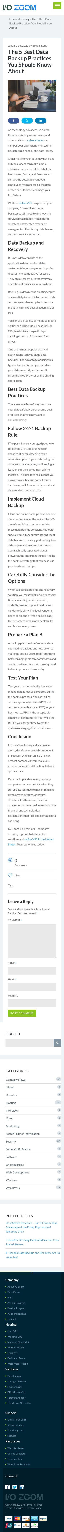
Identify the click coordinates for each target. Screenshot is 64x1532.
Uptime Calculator (16, 1453)
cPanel (33, 1087)
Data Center (13, 1292)
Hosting (24, 19)
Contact (11, 1319)
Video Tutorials (15, 1425)
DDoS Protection (16, 1392)
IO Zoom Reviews (16, 1313)
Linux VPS (12, 1331)
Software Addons (16, 1397)
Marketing (33, 1126)
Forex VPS (12, 1352)
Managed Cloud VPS (18, 1342)
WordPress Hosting (17, 1363)
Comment (15, 920)
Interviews (33, 1110)
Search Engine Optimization (33, 1133)
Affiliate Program (16, 1302)
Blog (9, 1297)
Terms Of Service (14, 1507)
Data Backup (14, 1376)
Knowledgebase (15, 1430)
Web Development (33, 1172)
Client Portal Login (16, 1419)
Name (12, 963)
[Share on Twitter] (27, 121)
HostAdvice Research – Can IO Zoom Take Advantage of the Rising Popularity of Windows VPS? (31, 1227)
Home (13, 19)
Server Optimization (33, 1149)
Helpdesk (12, 1435)
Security (33, 1141)
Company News (33, 1079)
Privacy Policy (34, 1507)
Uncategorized (33, 1164)
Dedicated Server (16, 1358)
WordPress (33, 1187)
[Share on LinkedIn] (40, 121)
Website (13, 995)
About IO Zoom (15, 1286)
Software (33, 1157)
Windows (33, 1180)
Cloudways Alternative (19, 1403)
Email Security (14, 1386)
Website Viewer (15, 1448)
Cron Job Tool (14, 1459)
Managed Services (16, 1381)
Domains (33, 1095)
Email (12, 979)
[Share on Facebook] (13, 121)
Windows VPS (14, 1336)
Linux (33, 1118)
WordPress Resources (18, 1464)
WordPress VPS (15, 1347)
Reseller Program (16, 1308)
